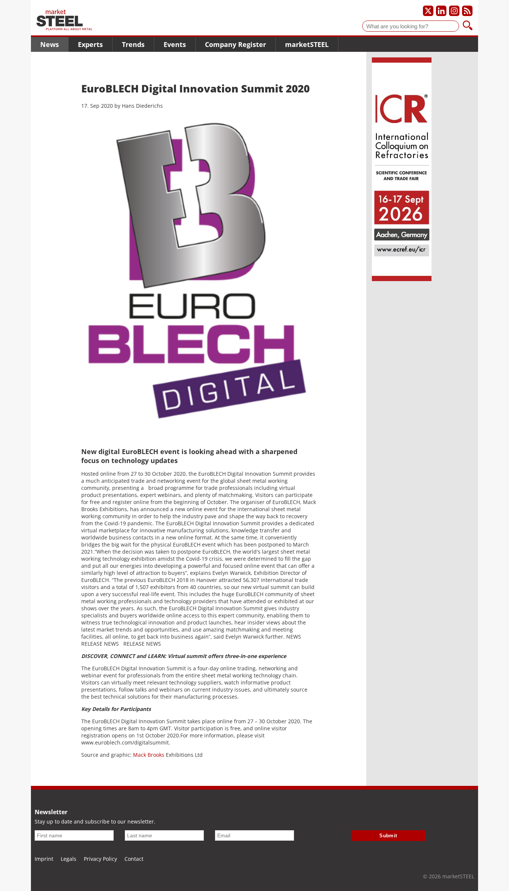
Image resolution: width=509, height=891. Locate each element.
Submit (388, 835)
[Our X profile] (428, 11)
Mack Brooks (148, 754)
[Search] (467, 26)
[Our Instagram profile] (454, 11)
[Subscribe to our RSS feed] (467, 11)
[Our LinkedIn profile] (441, 11)
